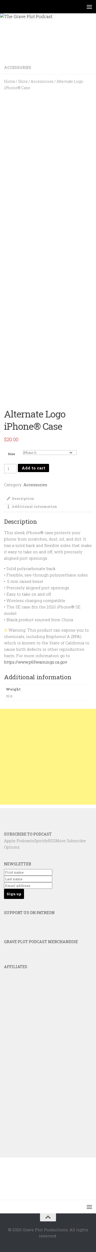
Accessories (17, 67)
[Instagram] (55, 816)
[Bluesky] (26, 816)
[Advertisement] (48, 757)
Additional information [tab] (34, 506)
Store (23, 81)
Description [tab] (23, 498)
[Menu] (89, 6)
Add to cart (33, 467)
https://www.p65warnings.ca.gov (35, 662)
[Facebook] (41, 816)
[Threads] (69, 816)
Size (11, 454)
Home (9, 81)
